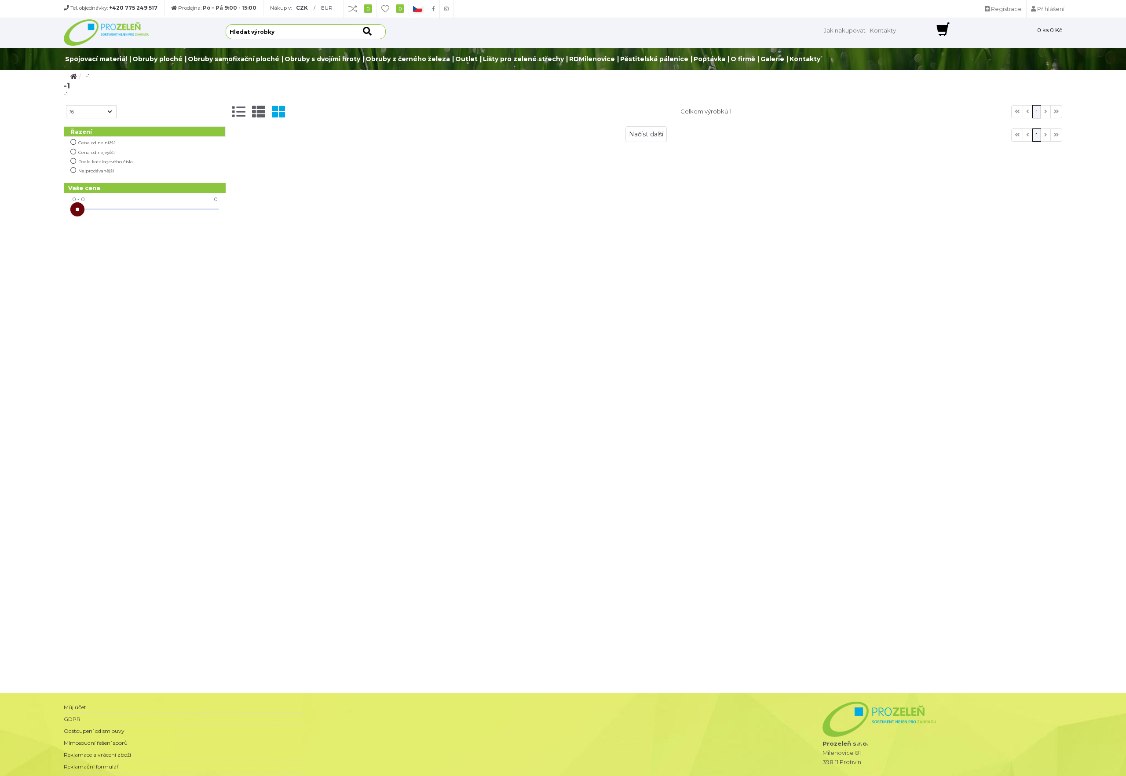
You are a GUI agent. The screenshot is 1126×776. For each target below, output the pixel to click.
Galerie (772, 59)
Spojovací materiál (96, 59)
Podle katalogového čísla (105, 162)
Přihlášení (1050, 8)
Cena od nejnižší (96, 143)
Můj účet (75, 707)
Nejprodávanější (96, 171)
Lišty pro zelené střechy (523, 59)
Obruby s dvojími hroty (322, 59)
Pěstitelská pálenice (654, 59)
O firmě (743, 59)
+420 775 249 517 (133, 8)
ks (1049, 29)
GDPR (72, 719)
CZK (302, 8)
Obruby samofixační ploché (233, 59)
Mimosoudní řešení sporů (96, 742)
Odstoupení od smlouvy (94, 731)
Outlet (466, 59)
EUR (327, 8)
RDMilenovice (592, 59)
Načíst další (646, 134)
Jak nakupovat (845, 30)
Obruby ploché (157, 59)
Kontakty (883, 30)
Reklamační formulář (91, 766)
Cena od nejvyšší (96, 152)
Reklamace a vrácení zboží (97, 754)
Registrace (1006, 8)
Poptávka (709, 59)
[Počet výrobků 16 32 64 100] (91, 111)
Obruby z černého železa (408, 59)
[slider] (77, 209)
